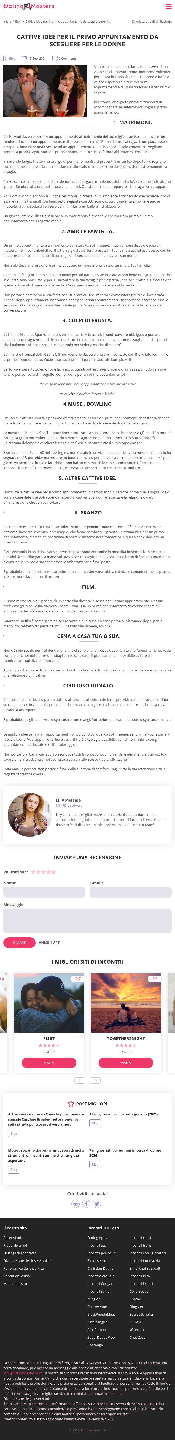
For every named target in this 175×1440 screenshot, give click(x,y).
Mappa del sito (15, 1283)
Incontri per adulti (102, 1253)
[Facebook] (86, 1204)
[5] (53, 871)
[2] (38, 871)
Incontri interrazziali (146, 1260)
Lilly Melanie (68, 800)
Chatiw (135, 1299)
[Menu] (169, 6)
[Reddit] (75, 1204)
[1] (33, 871)
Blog (12, 58)
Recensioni (12, 1237)
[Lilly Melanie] (30, 815)
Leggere (49, 1051)
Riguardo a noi (15, 1245)
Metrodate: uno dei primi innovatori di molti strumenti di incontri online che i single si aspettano (46, 1155)
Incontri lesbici (141, 1283)
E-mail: (96, 882)
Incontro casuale (101, 1276)
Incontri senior (99, 1291)
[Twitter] (97, 1204)
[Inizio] (29, 6)
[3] (43, 871)
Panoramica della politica (23, 1268)
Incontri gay (97, 1245)
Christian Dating (101, 1268)
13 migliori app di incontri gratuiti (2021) (123, 1114)
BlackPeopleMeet (101, 1314)
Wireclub (137, 1329)
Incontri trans (141, 1245)
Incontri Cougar (100, 1283)
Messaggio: (14, 904)
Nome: (9, 882)
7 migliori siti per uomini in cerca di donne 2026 (125, 1153)
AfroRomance (98, 1329)
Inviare (19, 942)
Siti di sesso (97, 1260)
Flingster (136, 1306)
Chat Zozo (138, 1337)
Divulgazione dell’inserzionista (27, 1260)
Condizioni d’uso (16, 1276)
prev (79, 1080)
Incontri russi (140, 1237)
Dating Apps (97, 1237)
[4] (48, 871)
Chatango (95, 1345)
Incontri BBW (140, 1276)
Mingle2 (94, 1299)
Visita (49, 1063)
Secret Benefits (142, 1314)
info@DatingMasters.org (23, 1373)
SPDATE (136, 1322)
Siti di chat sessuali (145, 1268)
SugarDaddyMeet (101, 1337)
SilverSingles (98, 1322)
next (96, 1080)
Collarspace (139, 1291)
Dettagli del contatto (19, 1253)
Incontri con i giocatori (148, 1253)
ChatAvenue (97, 1306)
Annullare (49, 942)
